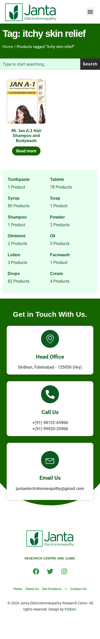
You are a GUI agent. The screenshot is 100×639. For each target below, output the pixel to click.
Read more (26, 151)
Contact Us (78, 589)
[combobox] (40, 64)
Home (8, 46)
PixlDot (70, 609)
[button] (90, 11)
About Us (32, 589)
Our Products (52, 589)
